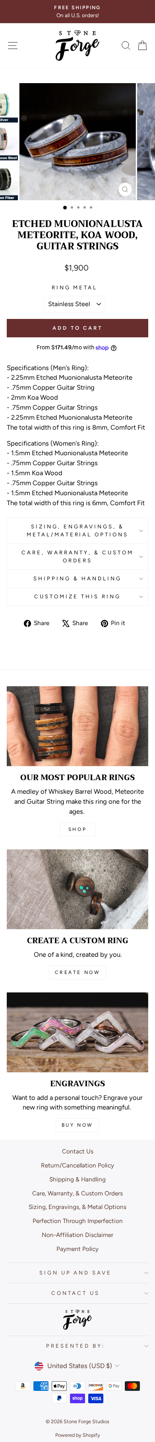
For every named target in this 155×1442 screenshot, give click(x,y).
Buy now (77, 1125)
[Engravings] (77, 1032)
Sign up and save (75, 1272)
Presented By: (75, 1345)
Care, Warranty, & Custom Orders (77, 556)
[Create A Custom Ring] (77, 889)
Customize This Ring (77, 596)
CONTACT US (75, 1293)
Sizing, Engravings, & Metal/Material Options (77, 530)
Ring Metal (75, 287)
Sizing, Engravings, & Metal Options (77, 1207)
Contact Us (77, 1151)
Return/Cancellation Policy (77, 1165)
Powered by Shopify (77, 1435)
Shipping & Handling (77, 578)
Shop (77, 829)
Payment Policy (77, 1249)
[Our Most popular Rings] (77, 726)
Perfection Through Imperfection (78, 1221)
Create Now (78, 972)
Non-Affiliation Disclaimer (77, 1235)
